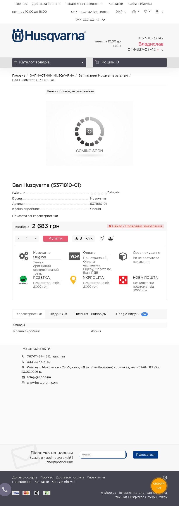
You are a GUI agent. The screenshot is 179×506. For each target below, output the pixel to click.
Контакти (115, 4)
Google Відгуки (140, 4)
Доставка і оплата (46, 4)
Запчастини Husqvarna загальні (103, 75)
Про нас (20, 4)
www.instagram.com (42, 383)
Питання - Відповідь (91, 313)
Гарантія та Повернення (84, 4)
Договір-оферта (24, 477)
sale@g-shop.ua (39, 377)
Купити (56, 238)
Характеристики (29, 314)
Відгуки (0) (58, 314)
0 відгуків (113, 192)
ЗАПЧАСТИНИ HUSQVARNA (52, 75)
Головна (18, 75)
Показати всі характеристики (35, 216)
